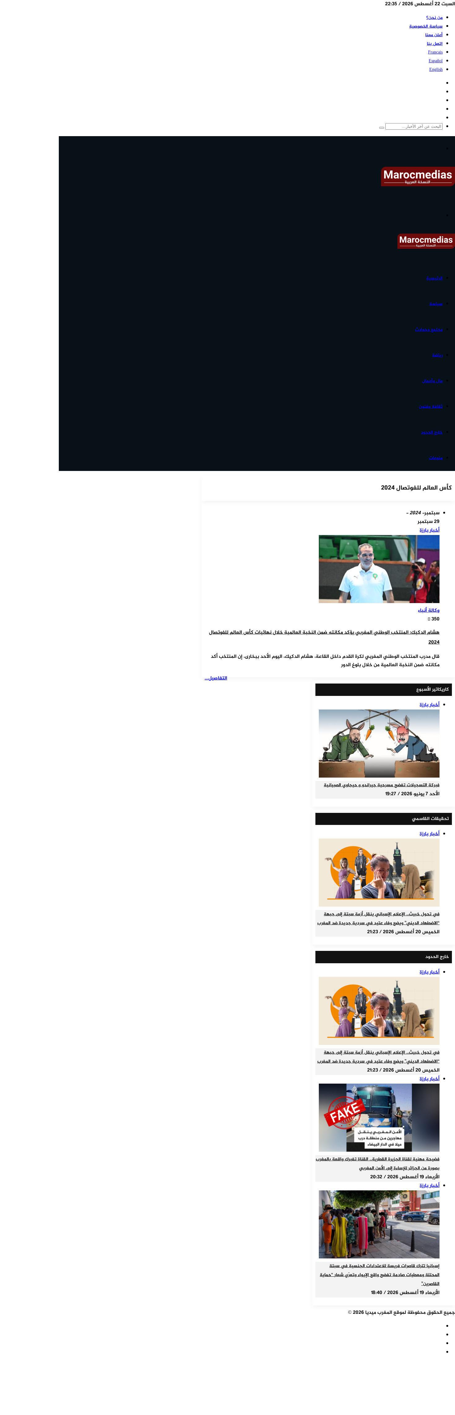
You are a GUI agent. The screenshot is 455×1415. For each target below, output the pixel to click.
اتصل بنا (435, 43)
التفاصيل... (216, 678)
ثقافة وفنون (431, 406)
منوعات (436, 458)
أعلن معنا (434, 35)
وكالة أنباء (429, 610)
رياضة (437, 355)
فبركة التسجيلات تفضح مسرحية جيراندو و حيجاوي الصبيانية (382, 785)
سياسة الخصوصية (426, 26)
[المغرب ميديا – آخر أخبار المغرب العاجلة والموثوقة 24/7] (418, 185)
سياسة (436, 304)
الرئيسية (434, 278)
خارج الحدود (432, 432)
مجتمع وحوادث (429, 329)
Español (436, 61)
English (436, 69)
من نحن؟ (434, 17)
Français (435, 52)
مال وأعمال (432, 381)
